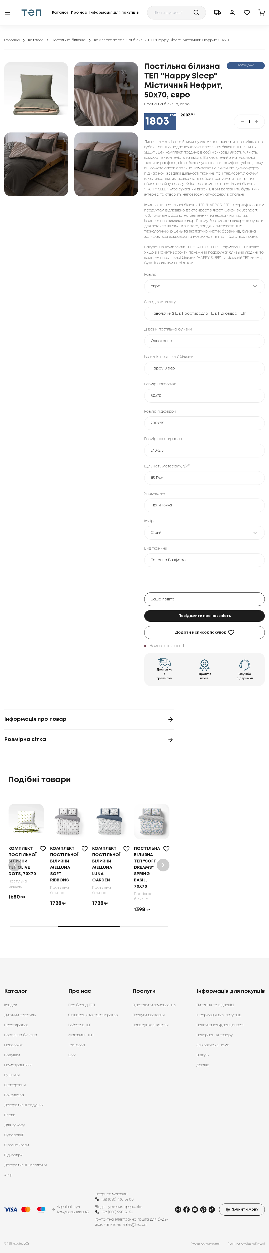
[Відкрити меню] (7, 12)
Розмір (150, 274)
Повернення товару (214, 1035)
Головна (12, 40)
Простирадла (16, 1025)
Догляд (202, 1065)
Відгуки (203, 1055)
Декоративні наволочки (25, 1165)
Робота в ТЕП (79, 1025)
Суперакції (14, 1135)
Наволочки (13, 1045)
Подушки (12, 1055)
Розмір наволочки (160, 384)
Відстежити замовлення (154, 1005)
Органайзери (16, 1145)
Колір (148, 521)
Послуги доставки (148, 1015)
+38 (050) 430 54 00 (117, 1199)
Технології (77, 1045)
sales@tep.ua (135, 1224)
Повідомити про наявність (204, 616)
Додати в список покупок (200, 632)
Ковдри (10, 1005)
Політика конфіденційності (220, 1025)
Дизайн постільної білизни (168, 329)
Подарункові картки (150, 1025)
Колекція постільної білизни (168, 356)
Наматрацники (18, 1065)
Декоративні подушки (24, 1105)
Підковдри (13, 1155)
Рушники (12, 1075)
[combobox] (176, 12)
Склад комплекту (160, 302)
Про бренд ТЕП (81, 1005)
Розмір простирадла (163, 439)
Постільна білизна (69, 40)
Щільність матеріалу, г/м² (167, 466)
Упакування (155, 493)
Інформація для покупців (114, 12)
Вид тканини (155, 548)
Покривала (14, 1095)
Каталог (60, 12)
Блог (72, 1055)
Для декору (14, 1125)
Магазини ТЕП (81, 1035)
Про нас (79, 12)
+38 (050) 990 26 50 (117, 1212)
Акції (8, 1175)
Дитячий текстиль (20, 1015)
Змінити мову (245, 1209)
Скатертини (15, 1085)
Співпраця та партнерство (93, 1015)
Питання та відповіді (215, 1005)
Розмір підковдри (160, 411)
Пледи (9, 1115)
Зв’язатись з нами (212, 1045)
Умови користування (206, 1244)
